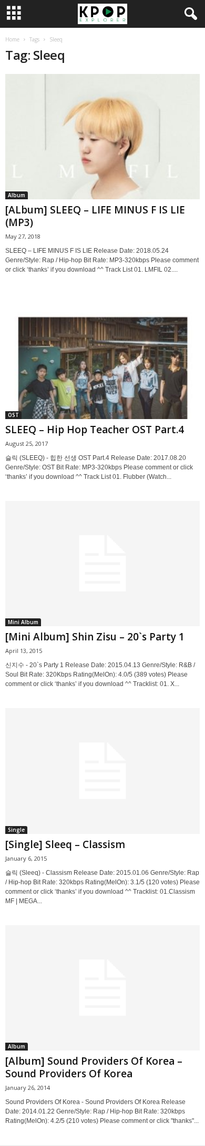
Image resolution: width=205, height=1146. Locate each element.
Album (16, 195)
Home (12, 39)
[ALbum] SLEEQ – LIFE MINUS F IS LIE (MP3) (95, 216)
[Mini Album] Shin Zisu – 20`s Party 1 (94, 637)
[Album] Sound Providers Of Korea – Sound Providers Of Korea (93, 1067)
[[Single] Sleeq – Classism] (102, 770)
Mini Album (23, 622)
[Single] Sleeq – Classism (65, 844)
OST (13, 415)
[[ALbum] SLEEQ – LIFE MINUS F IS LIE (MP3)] (102, 136)
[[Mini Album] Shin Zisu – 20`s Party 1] (102, 563)
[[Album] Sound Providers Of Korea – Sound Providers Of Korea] (102, 988)
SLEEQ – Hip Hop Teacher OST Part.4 (94, 429)
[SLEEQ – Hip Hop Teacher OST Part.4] (102, 356)
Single (16, 829)
